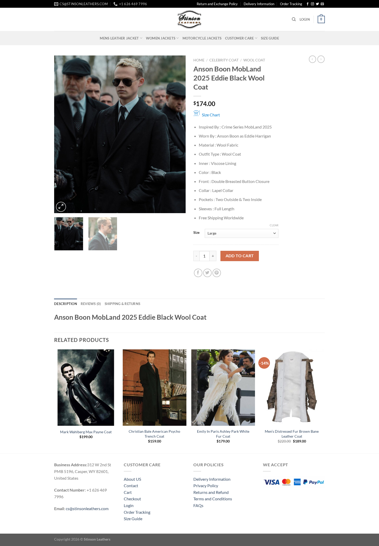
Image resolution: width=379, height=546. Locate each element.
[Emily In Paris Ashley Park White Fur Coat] (223, 387)
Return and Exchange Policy (217, 4)
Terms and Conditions (212, 498)
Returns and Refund (211, 492)
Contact (131, 485)
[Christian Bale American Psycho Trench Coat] (154, 387)
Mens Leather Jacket (119, 38)
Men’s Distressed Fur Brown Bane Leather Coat (292, 433)
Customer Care (239, 38)
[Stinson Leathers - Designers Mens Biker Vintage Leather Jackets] (189, 19)
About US (132, 479)
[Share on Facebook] (198, 273)
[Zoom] (61, 207)
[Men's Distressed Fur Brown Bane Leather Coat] (292, 387)
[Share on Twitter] (207, 273)
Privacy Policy (205, 485)
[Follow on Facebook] (307, 4)
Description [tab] (65, 304)
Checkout (132, 498)
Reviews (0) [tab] (91, 304)
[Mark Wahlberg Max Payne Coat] (86, 387)
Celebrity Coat (223, 60)
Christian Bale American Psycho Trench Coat (154, 433)
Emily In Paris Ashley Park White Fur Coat (223, 433)
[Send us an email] (322, 4)
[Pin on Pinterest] (216, 273)
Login (129, 505)
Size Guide (270, 38)
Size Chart (211, 114)
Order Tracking (291, 4)
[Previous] (63, 134)
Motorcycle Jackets (202, 38)
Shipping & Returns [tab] (123, 304)
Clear (274, 225)
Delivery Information (259, 4)
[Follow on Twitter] (317, 4)
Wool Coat (254, 60)
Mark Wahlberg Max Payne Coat (86, 432)
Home (198, 60)
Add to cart (240, 255)
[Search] (294, 19)
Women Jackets (160, 38)
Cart (128, 492)
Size (196, 233)
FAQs (198, 505)
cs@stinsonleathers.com (87, 508)
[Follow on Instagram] (312, 4)
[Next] (176, 134)
